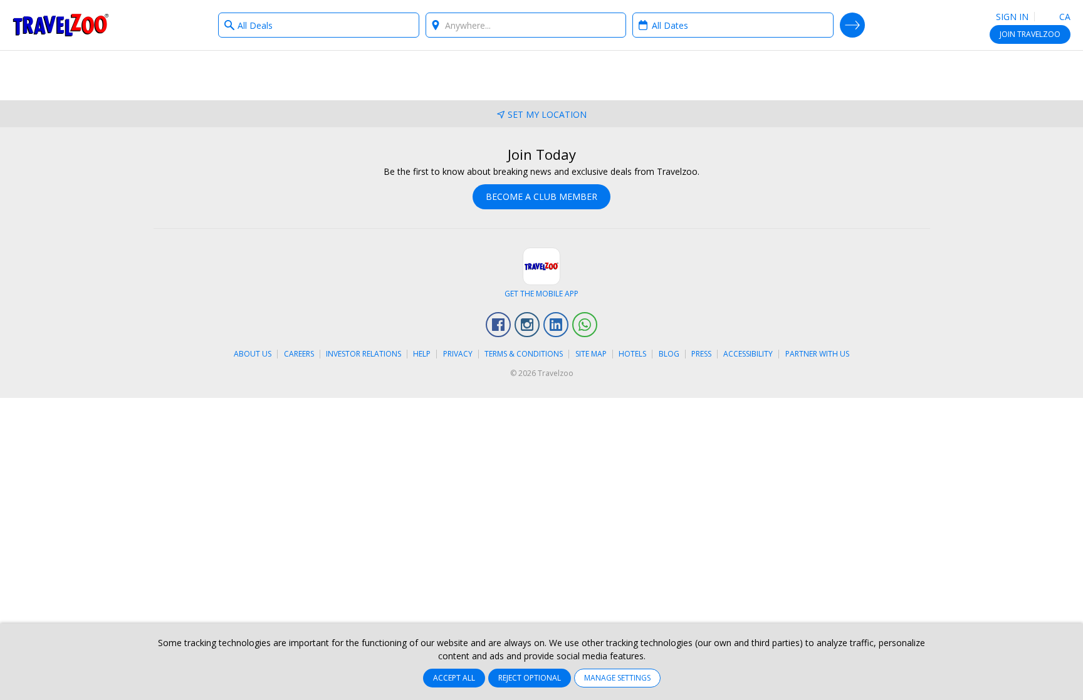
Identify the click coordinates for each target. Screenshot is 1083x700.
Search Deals (852, 25)
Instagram (527, 324)
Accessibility (748, 353)
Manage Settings (617, 677)
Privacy (458, 353)
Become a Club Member (541, 196)
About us (252, 353)
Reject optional (529, 677)
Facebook (498, 324)
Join (1030, 34)
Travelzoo (61, 25)
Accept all (454, 677)
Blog (669, 353)
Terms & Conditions (523, 353)
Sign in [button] (1012, 17)
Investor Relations (363, 353)
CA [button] (1063, 17)
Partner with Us (817, 353)
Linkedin (555, 324)
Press (701, 353)
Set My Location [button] (547, 114)
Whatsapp (584, 324)
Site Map (591, 353)
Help (422, 353)
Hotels (632, 353)
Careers (299, 353)
